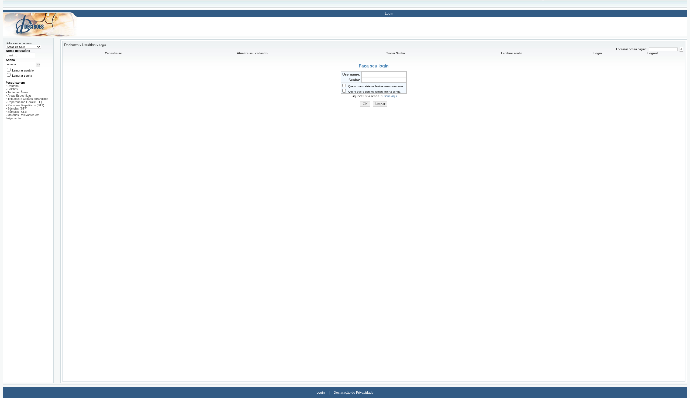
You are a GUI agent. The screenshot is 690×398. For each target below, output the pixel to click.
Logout (652, 53)
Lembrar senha (21, 75)
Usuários (89, 45)
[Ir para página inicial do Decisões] (40, 35)
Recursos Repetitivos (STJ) (26, 105)
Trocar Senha (395, 53)
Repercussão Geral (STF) (25, 102)
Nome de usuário (18, 50)
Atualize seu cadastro (252, 53)
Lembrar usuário (22, 70)
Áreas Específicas (20, 95)
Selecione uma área (19, 43)
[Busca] (40, 13)
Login (389, 13)
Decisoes (71, 45)
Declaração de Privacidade (354, 392)
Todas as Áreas (18, 92)
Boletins (13, 89)
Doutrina (13, 85)
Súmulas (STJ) (17, 111)
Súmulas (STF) (17, 108)
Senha (10, 60)
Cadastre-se (113, 53)
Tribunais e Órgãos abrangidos (28, 98)
